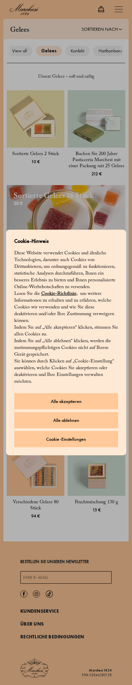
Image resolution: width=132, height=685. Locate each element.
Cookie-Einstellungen (66, 439)
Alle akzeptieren (66, 401)
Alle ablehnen (66, 420)
